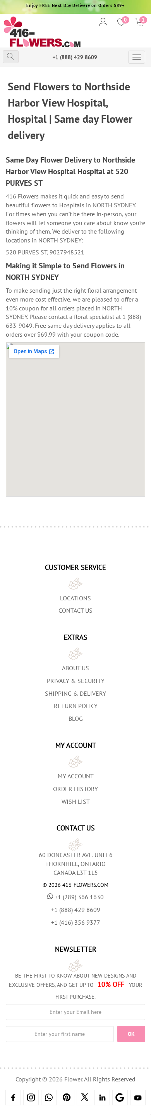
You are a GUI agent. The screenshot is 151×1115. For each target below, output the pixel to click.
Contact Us (75, 610)
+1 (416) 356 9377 (75, 922)
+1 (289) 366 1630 (79, 897)
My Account (76, 776)
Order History (75, 789)
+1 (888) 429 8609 (75, 57)
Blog (76, 718)
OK (131, 1033)
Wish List (76, 801)
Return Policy (76, 706)
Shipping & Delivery (75, 693)
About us (75, 668)
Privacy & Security (76, 681)
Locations (75, 598)
